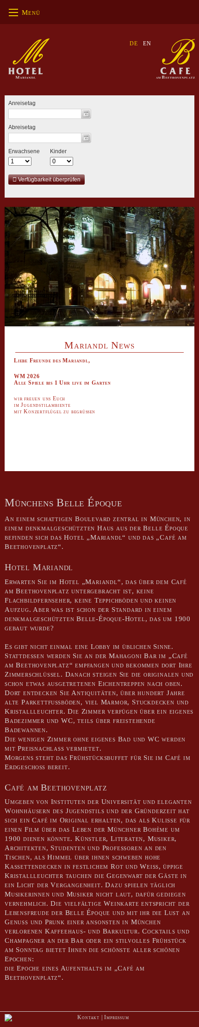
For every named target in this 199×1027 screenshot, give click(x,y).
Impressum (116, 1017)
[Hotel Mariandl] (29, 57)
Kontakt (88, 1017)
